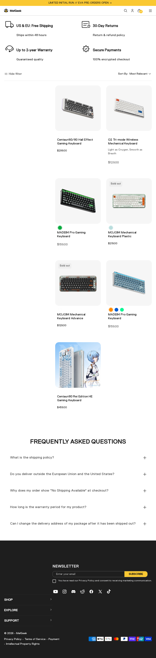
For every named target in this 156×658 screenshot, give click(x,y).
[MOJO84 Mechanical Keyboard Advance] (78, 283)
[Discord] (73, 592)
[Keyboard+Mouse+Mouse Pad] (71, 392)
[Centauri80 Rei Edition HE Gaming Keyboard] (78, 365)
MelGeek (21, 633)
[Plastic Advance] (60, 310)
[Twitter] (100, 592)
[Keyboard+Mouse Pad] (65, 392)
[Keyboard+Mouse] (76, 392)
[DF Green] (122, 310)
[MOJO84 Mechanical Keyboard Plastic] (129, 201)
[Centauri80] (60, 135)
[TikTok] (109, 592)
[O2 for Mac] (111, 135)
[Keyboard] (60, 392)
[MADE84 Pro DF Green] (60, 228)
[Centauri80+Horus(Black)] (76, 135)
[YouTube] (56, 592)
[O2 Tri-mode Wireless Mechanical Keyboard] (129, 108)
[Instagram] (64, 592)
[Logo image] (12, 11)
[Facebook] (91, 592)
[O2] (116, 135)
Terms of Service (35, 639)
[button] (13, 74)
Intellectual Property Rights (23, 644)
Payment (54, 639)
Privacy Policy (12, 639)
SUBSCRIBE (136, 574)
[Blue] (116, 310)
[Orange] (111, 310)
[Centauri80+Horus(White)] (71, 135)
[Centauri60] (65, 135)
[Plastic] (111, 228)
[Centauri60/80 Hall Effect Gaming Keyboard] (78, 108)
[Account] (132, 10)
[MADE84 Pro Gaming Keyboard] (78, 201)
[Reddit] (82, 592)
